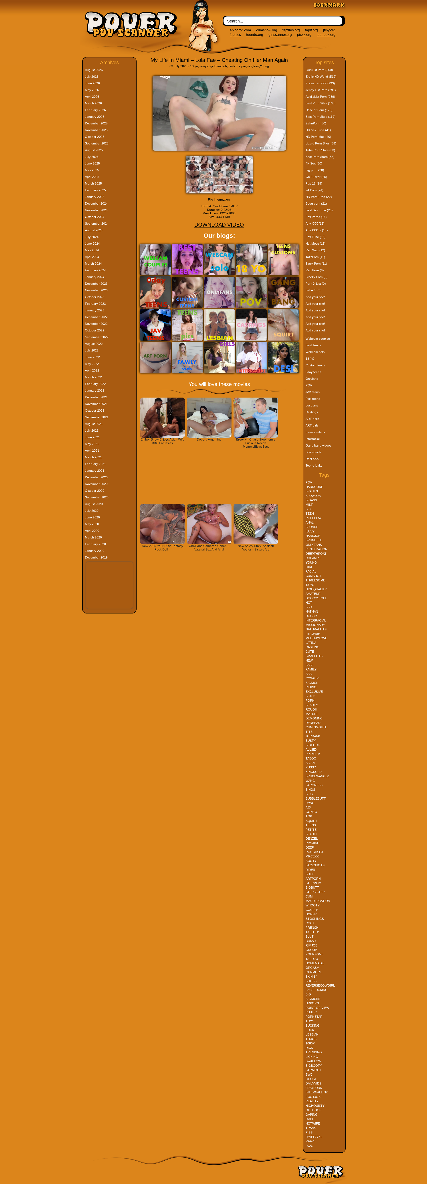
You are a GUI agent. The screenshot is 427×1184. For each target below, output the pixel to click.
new (309, 660)
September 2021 (97, 417)
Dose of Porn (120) (319, 110)
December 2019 (96, 557)
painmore (314, 972)
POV (309, 385)
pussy (311, 767)
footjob (313, 1097)
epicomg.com (240, 30)
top (309, 816)
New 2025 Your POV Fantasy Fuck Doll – (162, 547)
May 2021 (92, 444)
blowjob (204, 66)
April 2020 (92, 530)
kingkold (314, 772)
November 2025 (96, 130)
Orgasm (312, 967)
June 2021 (92, 437)
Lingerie (313, 634)
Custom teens (315, 365)
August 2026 (94, 70)
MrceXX (312, 856)
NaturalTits (316, 629)
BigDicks (313, 999)
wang (310, 780)
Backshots (315, 865)
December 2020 (96, 477)
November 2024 (96, 210)
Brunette (314, 540)
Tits (309, 731)
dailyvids (313, 1083)
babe (310, 665)
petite (311, 829)
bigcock (313, 745)
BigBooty (314, 1065)
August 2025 (94, 150)
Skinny (311, 976)
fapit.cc (235, 35)
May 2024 (92, 250)
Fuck (310, 1030)
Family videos (315, 432)
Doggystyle (316, 598)
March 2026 (93, 103)
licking (312, 1056)
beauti (311, 834)
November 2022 (96, 323)
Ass (309, 674)
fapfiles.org (291, 30)
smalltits (314, 656)
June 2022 (92, 357)
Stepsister (315, 892)
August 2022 (94, 343)
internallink (317, 1092)
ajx (308, 807)
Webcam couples (318, 338)
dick (309, 1048)
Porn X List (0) (316, 283)
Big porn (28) (315, 170)
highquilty (315, 1105)
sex (249, 66)
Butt (310, 874)
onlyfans (314, 544)
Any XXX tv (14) (317, 230)
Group (311, 950)
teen (256, 66)
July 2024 (92, 237)
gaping (312, 1114)
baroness (314, 785)
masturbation (318, 901)
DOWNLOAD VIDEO (219, 225)
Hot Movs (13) (316, 243)
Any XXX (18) (315, 223)
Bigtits (312, 491)
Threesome (315, 580)
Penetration (316, 549)
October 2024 (94, 217)
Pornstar (314, 1016)
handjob (221, 66)
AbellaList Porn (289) (320, 96)
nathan (312, 611)
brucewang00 (317, 776)
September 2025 (97, 143)
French (312, 927)
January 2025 (94, 197)
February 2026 (95, 110)
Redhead (313, 723)
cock (310, 923)
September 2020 (97, 497)
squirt (311, 821)
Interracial (313, 439)
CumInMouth (316, 727)
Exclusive (314, 691)
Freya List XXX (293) (320, 83)
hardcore (234, 66)
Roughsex (314, 852)
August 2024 (94, 230)
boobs (311, 981)
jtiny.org (329, 30)
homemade (315, 963)
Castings (312, 412)
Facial (311, 571)
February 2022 (95, 384)
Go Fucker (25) (316, 177)
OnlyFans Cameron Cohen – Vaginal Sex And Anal (209, 547)
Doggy (311, 616)
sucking (313, 1025)
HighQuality (316, 589)
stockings (315, 918)
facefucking (317, 990)
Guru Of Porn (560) (319, 70)
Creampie (314, 558)
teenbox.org (326, 35)
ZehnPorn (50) (316, 123)
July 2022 (92, 350)
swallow (313, 1061)
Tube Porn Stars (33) (320, 150)
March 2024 (93, 263)
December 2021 (96, 397)
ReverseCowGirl (320, 985)
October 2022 (94, 330)
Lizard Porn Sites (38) (321, 143)
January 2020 (94, 550)
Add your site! (315, 297)
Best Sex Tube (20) (319, 210)
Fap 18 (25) (314, 183)
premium (313, 754)
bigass (311, 500)
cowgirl (313, 678)
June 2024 (92, 243)
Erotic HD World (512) (321, 76)
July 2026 (92, 76)
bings (310, 789)
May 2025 (92, 170)
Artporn (313, 878)
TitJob (311, 1039)
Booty (311, 861)
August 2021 (94, 424)
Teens (311, 825)
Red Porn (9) (315, 270)
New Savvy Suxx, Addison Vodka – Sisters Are (256, 547)
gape (310, 1119)
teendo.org (254, 35)
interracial (316, 620)
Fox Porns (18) (316, 217)
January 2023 (94, 310)
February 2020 (95, 544)
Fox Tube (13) (316, 237)
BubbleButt (316, 798)
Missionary (315, 625)
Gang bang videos (318, 445)
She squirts (313, 452)
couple (312, 910)
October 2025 (94, 136)
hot (309, 602)
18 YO (310, 358)
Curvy (311, 941)
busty (311, 740)
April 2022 (92, 370)
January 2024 (94, 277)
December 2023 (96, 283)
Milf (309, 504)
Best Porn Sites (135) (321, 103)
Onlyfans (312, 378)
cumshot (313, 576)
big (308, 994)
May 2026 (92, 90)
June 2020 (92, 517)
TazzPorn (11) (315, 257)
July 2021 (92, 430)
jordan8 (313, 736)
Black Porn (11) (316, 263)
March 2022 (93, 377)
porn (310, 700)
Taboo (311, 758)
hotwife (313, 1123)
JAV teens (313, 392)
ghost (311, 1079)
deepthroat (316, 553)
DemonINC (314, 718)
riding (311, 687)
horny (311, 914)
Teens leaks (314, 465)
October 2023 (94, 297)
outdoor (314, 1110)
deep (310, 847)
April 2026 (92, 96)
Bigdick (312, 682)
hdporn (312, 1003)
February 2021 (95, 464)
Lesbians (312, 405)
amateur (313, 593)
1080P (310, 1043)
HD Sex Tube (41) (318, 130)
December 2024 (96, 203)
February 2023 (95, 303)
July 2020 (92, 510)
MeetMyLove (316, 638)
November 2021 (96, 404)
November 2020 (96, 484)
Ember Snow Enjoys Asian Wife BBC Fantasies (162, 441)
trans (311, 1128)
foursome (315, 954)
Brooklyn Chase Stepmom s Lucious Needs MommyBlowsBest (255, 443)
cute (310, 651)
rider (310, 869)
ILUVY (310, 531)
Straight (313, 1070)
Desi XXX (312, 459)
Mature (312, 714)
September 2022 (97, 337)
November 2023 (96, 290)
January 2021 (94, 470)
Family (311, 669)
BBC (309, 607)
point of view (317, 1007)
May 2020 (92, 524)
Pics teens (313, 398)
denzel (312, 838)
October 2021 (94, 410)
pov (243, 66)
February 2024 (95, 270)
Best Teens (313, 345)
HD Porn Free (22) (319, 197)
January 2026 (94, 116)
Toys (310, 1021)
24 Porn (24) (314, 190)
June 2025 (92, 163)
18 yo (194, 66)
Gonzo (311, 812)
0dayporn (314, 1088)
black (311, 696)
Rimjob (311, 945)
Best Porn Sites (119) (320, 116)
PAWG (310, 803)
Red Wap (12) (315, 250)
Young (264, 66)
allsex (311, 749)
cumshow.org (266, 30)
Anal (310, 522)
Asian (310, 763)
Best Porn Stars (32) (320, 156)
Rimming (313, 843)
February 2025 (95, 190)
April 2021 (92, 450)
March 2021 (93, 457)
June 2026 (92, 83)
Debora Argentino (209, 439)
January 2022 (94, 390)
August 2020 (94, 504)
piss (309, 1132)
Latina (311, 642)
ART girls (312, 425)
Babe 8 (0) (313, 290)
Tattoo (312, 959)
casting (312, 647)
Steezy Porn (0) (317, 277)
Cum (309, 896)
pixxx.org (304, 35)
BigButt (312, 887)
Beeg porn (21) (316, 203)
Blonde (312, 527)
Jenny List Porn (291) (321, 90)
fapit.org (311, 30)
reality (312, 1101)
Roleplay (314, 518)
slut (310, 936)
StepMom (313, 883)
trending (314, 1052)
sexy (310, 794)
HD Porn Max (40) (318, 136)
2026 (309, 1145)
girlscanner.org (280, 35)
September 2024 (97, 223)
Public (311, 1012)
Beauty (312, 705)
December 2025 (96, 123)
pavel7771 (314, 1137)
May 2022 (92, 364)
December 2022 (96, 317)
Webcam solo (315, 352)
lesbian (312, 1034)
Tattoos (313, 932)
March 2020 (93, 537)
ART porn (312, 418)
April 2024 (92, 257)
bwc (309, 1074)
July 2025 (92, 156)
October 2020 (94, 490)
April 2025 (92, 177)
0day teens (313, 372)
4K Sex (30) (314, 163)
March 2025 (93, 183)
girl (212, 66)
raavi (310, 1141)
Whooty (313, 905)
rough (311, 709)
